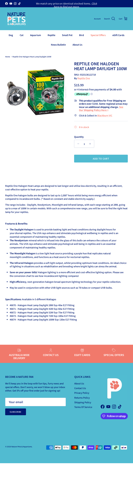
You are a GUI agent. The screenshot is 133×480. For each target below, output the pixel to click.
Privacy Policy (81, 392)
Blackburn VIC (104, 115)
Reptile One (83, 78)
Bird (81, 35)
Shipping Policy (82, 402)
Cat (21, 35)
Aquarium (35, 35)
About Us (77, 44)
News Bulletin (58, 44)
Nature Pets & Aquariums (21, 446)
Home (7, 56)
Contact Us (80, 388)
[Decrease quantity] (77, 144)
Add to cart (101, 158)
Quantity (79, 136)
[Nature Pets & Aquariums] (16, 19)
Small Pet (67, 35)
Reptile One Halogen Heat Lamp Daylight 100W (31, 56)
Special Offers (98, 35)
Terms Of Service (83, 407)
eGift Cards (118, 35)
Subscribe (15, 411)
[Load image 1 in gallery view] (35, 92)
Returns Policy (82, 397)
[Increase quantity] (91, 144)
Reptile (51, 35)
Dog (11, 35)
